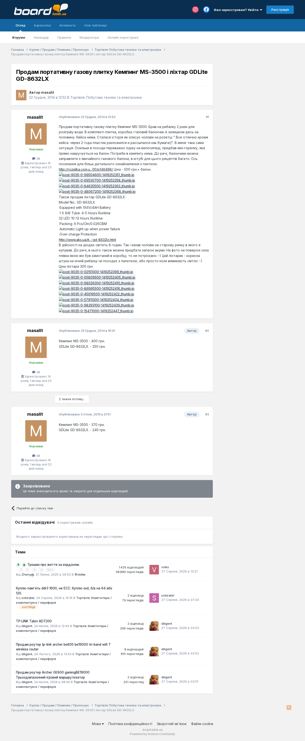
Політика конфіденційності (130, 724)
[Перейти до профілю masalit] (21, 95)
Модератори (89, 37)
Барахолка (42, 25)
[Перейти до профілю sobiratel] (154, 598)
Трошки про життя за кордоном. (53, 565)
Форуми (18, 37)
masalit (47, 92)
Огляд (20, 25)
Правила (64, 37)
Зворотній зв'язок (172, 724)
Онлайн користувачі (122, 37)
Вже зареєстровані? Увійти (237, 10)
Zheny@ (27, 574)
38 (37, 158)
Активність (67, 25)
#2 (207, 330)
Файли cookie (202, 724)
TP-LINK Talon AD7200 (34, 621)
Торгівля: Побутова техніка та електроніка (106, 97)
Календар (41, 37)
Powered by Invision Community (152, 734)
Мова (97, 724)
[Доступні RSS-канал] (289, 708)
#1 (207, 117)
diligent (26, 626)
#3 (207, 414)
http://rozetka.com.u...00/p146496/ (86, 169)
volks (165, 567)
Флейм (80, 574)
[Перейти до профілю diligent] (154, 626)
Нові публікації (95, 25)
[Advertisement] (256, 93)
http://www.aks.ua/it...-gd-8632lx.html (87, 240)
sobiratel (27, 598)
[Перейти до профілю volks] (154, 569)
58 (49, 570)
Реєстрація (280, 9)
